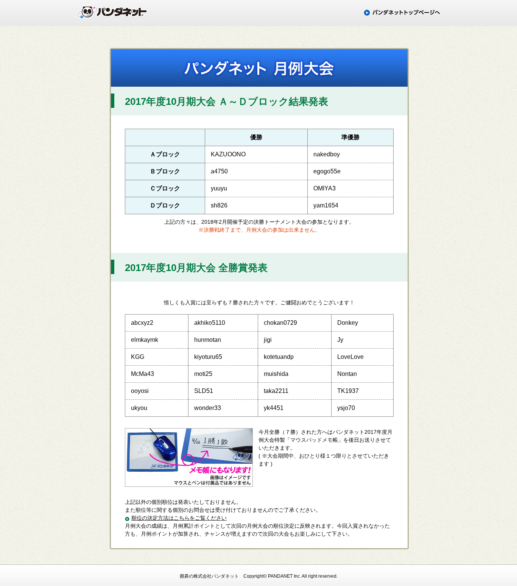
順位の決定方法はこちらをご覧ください (179, 518)
